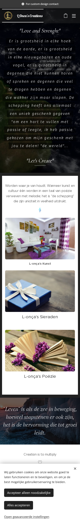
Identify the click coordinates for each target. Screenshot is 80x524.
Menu (74, 16)
